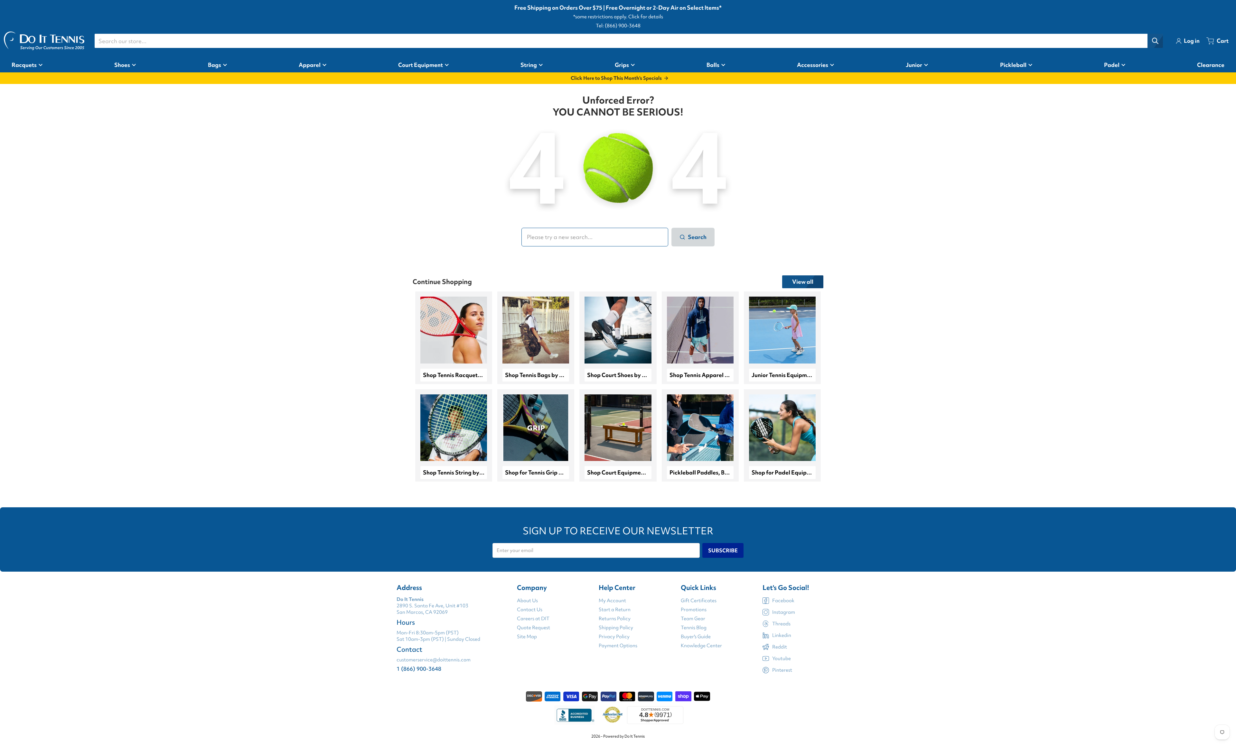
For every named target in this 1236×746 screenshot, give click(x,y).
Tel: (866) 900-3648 (618, 26)
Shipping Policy (616, 627)
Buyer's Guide (696, 636)
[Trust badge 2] (612, 715)
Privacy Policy (614, 636)
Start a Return (615, 609)
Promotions (694, 609)
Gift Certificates (698, 600)
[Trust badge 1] (574, 715)
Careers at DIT (533, 618)
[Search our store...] (1155, 41)
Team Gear (693, 618)
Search (697, 237)
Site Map (527, 636)
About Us (527, 600)
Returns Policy (615, 618)
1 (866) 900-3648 (419, 668)
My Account (612, 600)
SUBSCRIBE (723, 550)
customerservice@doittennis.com (434, 660)
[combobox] (629, 41)
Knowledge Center (701, 645)
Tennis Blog (694, 627)
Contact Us (529, 609)
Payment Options (618, 645)
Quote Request (533, 627)
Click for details (645, 17)
